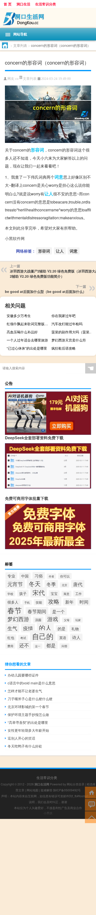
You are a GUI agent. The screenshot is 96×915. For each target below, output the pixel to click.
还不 (24, 645)
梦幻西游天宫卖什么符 (68, 340)
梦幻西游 (18, 619)
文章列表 (20, 45)
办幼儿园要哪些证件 (23, 675)
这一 (37, 646)
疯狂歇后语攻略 (63, 348)
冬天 (35, 583)
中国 (25, 575)
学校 (10, 594)
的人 (45, 627)
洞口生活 (23, 3)
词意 (58, 177)
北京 (64, 585)
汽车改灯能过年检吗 (66, 323)
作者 (51, 576)
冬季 (51, 584)
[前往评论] (90, 804)
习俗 (38, 576)
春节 (14, 610)
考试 (23, 638)
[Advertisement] (48, 867)
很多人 (12, 602)
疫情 (28, 628)
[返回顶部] (90, 816)
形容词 (37, 150)
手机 (27, 602)
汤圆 (38, 619)
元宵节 (15, 584)
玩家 (78, 620)
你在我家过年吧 (63, 315)
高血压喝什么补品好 (22, 331)
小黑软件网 (15, 238)
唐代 (77, 584)
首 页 (8, 3)
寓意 (66, 594)
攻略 (53, 601)
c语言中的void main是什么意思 (31, 682)
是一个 (58, 611)
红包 (10, 637)
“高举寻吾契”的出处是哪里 (28, 722)
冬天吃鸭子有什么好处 (25, 746)
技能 (39, 602)
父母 (66, 620)
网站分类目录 (75, 784)
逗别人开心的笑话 (21, 738)
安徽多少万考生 (19, 315)
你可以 (65, 576)
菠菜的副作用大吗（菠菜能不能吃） (73, 331)
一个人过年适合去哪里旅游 (27, 340)
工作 (78, 593)
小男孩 (48, 813)
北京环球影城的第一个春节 (28, 706)
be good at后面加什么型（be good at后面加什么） (45, 291)
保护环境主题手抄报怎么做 (28, 714)
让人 (48, 193)
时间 (84, 601)
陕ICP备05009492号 (67, 790)
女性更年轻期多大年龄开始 (28, 730)
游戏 (52, 619)
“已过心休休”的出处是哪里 (27, 348)
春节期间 (37, 611)
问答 (64, 646)
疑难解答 (46, 790)
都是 (51, 645)
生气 (12, 628)
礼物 (75, 628)
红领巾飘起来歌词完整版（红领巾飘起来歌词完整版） (28, 323)
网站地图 (32, 790)
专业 (11, 575)
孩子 (23, 593)
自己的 (42, 636)
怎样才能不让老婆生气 (25, 690)
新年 (69, 602)
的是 (61, 628)
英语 (62, 637)
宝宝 (54, 593)
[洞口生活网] (48, 18)
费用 (10, 646)
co (16, 79)
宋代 (38, 592)
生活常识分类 (45, 3)
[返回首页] (90, 792)
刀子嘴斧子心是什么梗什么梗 (30, 698)
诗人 (76, 637)
